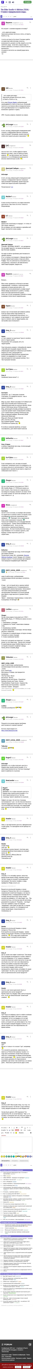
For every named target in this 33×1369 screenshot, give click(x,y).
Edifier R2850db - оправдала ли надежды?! (14, 1177)
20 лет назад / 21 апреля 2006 (14, 371)
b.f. (7, 216)
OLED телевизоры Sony (9, 1185)
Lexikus (9, 609)
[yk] (7, 146)
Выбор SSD (6, 1202)
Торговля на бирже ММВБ (9, 1213)
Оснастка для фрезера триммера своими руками (17, 1232)
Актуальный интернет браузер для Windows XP (15, 1209)
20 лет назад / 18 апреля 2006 (15, 332)
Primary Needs (12, 102)
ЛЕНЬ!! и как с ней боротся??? (10, 1281)
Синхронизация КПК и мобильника (11, 1283)
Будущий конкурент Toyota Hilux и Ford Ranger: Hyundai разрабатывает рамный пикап (17, 1264)
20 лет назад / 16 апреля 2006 (14, 24)
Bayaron (9, 23)
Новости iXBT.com (6, 1236)
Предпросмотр (24, 1160)
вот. (10, 670)
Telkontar (9, 657)
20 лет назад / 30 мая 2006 (14, 922)
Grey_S (8, 330)
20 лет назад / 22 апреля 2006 (14, 507)
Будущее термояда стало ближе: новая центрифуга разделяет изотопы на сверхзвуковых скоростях (16, 1261)
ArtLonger (9, 125)
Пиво (4, 1175)
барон (8, 306)
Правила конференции (18, 1355)
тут (12, 187)
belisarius (9, 438)
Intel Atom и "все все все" (9, 1179)
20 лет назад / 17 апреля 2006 (14, 217)
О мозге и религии (9, 1228)
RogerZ (8, 758)
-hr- (11, 1133)
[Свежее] (9, 2)
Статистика (8, 1356)
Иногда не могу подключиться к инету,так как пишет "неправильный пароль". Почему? (16, 1286)
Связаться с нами (7, 1355)
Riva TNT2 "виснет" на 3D (9, 1276)
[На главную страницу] (2, 2)
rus (13, 1133)
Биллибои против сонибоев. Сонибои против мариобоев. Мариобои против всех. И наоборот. (17, 1199)
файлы (22, 1133)
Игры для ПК (4, 6)
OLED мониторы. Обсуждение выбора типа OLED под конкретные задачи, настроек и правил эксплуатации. (17, 1188)
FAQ (3, 1356)
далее (14, 16)
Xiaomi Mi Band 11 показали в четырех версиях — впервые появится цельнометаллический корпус (18, 1239)
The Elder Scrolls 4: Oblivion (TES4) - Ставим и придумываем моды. (15, 10)
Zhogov (8, 480)
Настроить (26, 1367)
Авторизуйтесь (6, 1160)
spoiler (4, 1130)
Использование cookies (8, 1358)
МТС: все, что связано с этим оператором (13, 1219)
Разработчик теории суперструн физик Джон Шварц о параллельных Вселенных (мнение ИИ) (18, 1225)
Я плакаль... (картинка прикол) (11, 1192)
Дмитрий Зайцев (12, 168)
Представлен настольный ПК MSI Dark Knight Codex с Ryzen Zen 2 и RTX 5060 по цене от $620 (17, 1242)
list (24, 1130)
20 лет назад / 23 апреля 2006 (14, 719)
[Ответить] (30, 22)
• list (21, 1130)
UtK (7, 88)
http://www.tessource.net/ (9, 730)
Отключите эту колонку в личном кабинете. (12, 1305)
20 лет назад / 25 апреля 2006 (15, 742)
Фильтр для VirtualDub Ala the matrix (14, 1230)
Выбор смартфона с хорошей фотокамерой (14, 1183)
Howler (8, 819)
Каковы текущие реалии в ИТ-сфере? (12, 1211)
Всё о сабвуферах (7, 1181)
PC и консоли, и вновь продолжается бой (13, 1204)
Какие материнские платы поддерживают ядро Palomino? (17, 1295)
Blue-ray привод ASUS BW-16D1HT (11, 1193)
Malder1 (9, 197)
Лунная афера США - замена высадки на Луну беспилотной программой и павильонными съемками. (16, 1215)
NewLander (10, 780)
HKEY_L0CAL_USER (13, 570)
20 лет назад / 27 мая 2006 (13, 820)
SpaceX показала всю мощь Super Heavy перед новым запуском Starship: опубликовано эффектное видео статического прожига (17, 1257)
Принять (18, 1367)
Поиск (28, 1355)
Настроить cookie (21, 1358)
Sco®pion (9, 369)
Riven (8, 505)
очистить (3, 1135)
